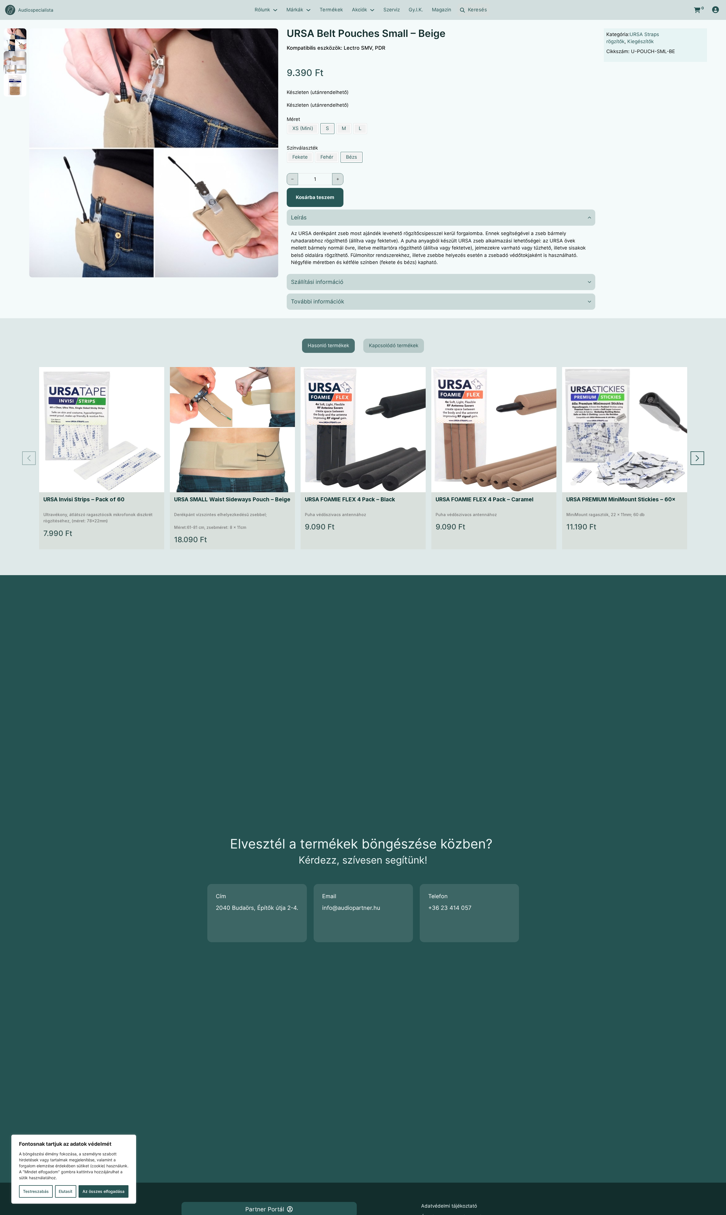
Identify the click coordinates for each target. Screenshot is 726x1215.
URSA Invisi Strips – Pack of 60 (83, 499)
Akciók (359, 9)
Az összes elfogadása (103, 1191)
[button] (270, 36)
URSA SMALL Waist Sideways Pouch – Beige (232, 499)
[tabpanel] (363, 458)
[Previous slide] (29, 458)
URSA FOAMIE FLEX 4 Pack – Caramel (484, 499)
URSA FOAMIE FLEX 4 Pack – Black (350, 499)
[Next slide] (697, 458)
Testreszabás (36, 1191)
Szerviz (391, 9)
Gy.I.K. (416, 9)
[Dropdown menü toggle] (275, 10)
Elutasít (65, 1191)
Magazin (441, 9)
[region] (73, 1169)
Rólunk (262, 9)
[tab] (328, 346)
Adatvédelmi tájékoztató (449, 1206)
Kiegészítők (640, 41)
